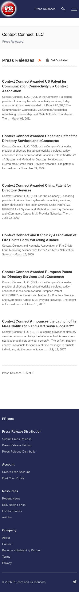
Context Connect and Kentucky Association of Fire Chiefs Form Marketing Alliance (39, 237)
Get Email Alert (59, 60)
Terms (6, 556)
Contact (7, 544)
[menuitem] (63, 8)
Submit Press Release (17, 439)
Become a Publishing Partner (21, 550)
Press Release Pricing (16, 445)
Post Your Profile (13, 478)
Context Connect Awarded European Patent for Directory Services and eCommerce (37, 274)
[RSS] (40, 60)
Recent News (11, 498)
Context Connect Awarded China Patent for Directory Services (36, 188)
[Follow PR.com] (75, 582)
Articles (7, 517)
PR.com (18, 582)
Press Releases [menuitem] (45, 8)
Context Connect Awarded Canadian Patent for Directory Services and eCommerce (39, 138)
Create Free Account (16, 472)
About (6, 537)
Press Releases (12, 41)
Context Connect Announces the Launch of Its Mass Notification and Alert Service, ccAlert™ (39, 324)
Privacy (7, 563)
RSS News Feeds (13, 504)
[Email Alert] (48, 60)
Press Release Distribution (19, 451)
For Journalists (12, 511)
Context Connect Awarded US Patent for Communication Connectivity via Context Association (35, 86)
